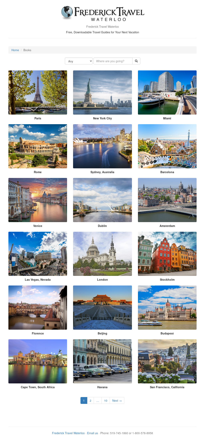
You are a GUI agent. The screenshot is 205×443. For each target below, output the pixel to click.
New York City (102, 118)
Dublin (102, 226)
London (102, 279)
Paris (37, 118)
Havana (102, 387)
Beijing (102, 333)
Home (15, 50)
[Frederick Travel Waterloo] (102, 14)
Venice (37, 226)
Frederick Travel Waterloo (68, 433)
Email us (92, 433)
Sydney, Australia (102, 172)
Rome (38, 172)
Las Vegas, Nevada (38, 279)
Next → (117, 400)
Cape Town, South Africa (38, 387)
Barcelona (167, 172)
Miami (167, 118)
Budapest (167, 333)
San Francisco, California (167, 387)
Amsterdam (167, 226)
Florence (38, 333)
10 (105, 400)
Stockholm (167, 279)
